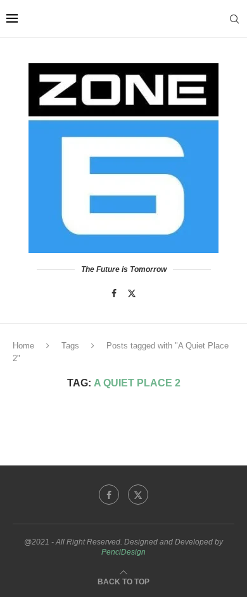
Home (23, 345)
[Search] (234, 19)
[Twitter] (131, 293)
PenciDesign (123, 552)
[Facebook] (114, 293)
